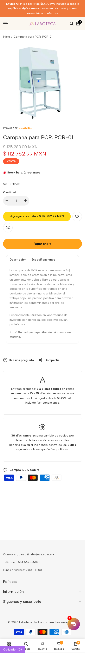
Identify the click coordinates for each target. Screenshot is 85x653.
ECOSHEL (25, 128)
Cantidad (9, 192)
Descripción (17, 259)
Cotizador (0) (12, 649)
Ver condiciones (48, 402)
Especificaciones (43, 259)
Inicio (6, 36)
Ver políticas (59, 449)
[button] (77, 216)
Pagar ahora (42, 244)
